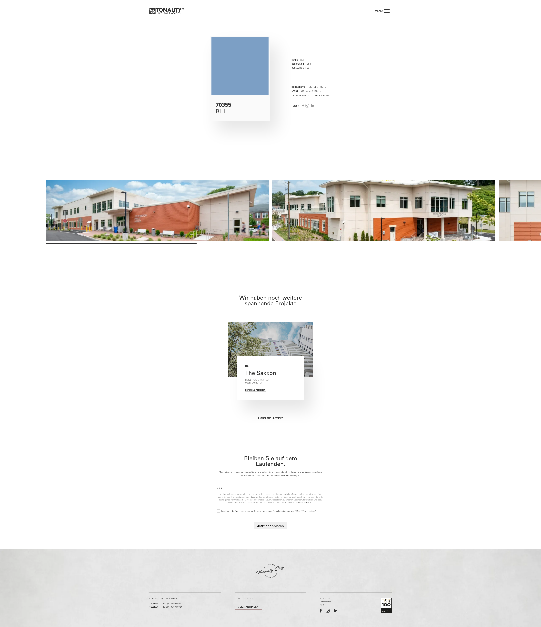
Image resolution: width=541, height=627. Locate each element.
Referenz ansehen (255, 390)
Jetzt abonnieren (270, 526)
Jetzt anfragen (248, 606)
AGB (322, 604)
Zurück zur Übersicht (270, 418)
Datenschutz (325, 601)
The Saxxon (260, 372)
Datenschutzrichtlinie (303, 502)
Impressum (325, 598)
